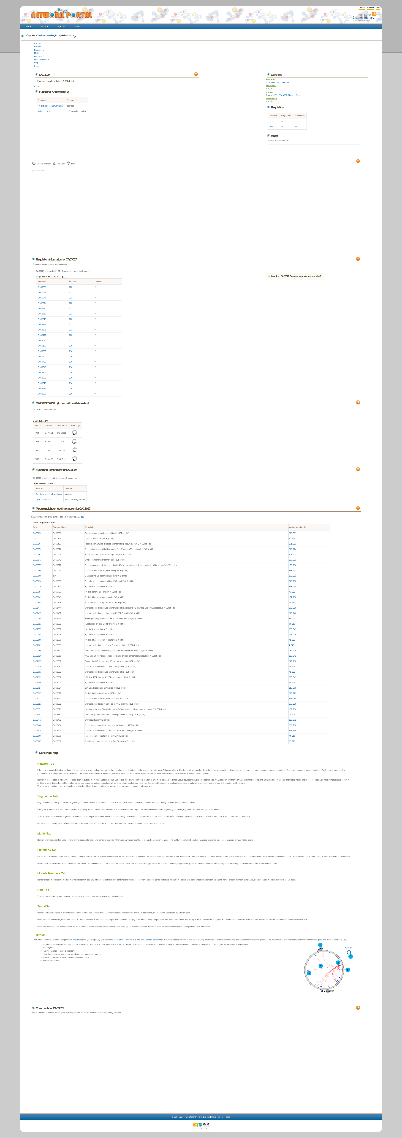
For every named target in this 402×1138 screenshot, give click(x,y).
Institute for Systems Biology (197, 1117)
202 (290, 576)
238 (294, 581)
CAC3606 (42, 394)
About (361, 7)
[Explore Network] (74, 35)
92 (290, 683)
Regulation (39, 50)
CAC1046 (42, 298)
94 (290, 624)
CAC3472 (42, 335)
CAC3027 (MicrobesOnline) (290, 95)
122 (290, 709)
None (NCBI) (272, 95)
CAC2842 (42, 372)
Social (37, 66)
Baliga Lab (179, 1117)
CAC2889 (42, 324)
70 (290, 592)
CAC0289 (42, 287)
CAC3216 (42, 383)
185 (290, 560)
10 (282, 121)
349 (294, 629)
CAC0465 (42, 356)
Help (77, 26)
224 (294, 549)
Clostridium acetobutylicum (48, 35)
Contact (370, 7)
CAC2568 (42, 314)
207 (290, 554)
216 (271, 121)
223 (271, 127)
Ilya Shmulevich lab (124, 940)
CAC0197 (42, 346)
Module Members (41, 60)
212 (290, 661)
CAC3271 (42, 330)
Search (44, 26)
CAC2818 (42, 319)
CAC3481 (42, 388)
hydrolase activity (45, 111)
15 (290, 715)
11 (282, 127)
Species (61, 26)
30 (290, 538)
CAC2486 (42, 308)
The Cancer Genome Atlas (152, 940)
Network (37, 47)
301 (294, 533)
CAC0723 (42, 362)
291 (294, 570)
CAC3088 (42, 378)
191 (290, 544)
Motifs (36, 53)
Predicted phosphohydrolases (50, 106)
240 (294, 586)
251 (294, 618)
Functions (38, 56)
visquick (76, 940)
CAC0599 (42, 292)
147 (290, 634)
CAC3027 (38, 44)
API (377, 7)
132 (290, 608)
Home (28, 26)
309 (294, 688)
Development (217, 1117)
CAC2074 (42, 303)
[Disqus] (196, 1060)
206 (290, 725)
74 (290, 736)
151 (290, 597)
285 (294, 699)
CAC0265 (42, 351)
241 (294, 656)
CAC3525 (42, 340)
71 (290, 602)
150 (290, 565)
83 (290, 741)
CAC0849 (42, 367)
